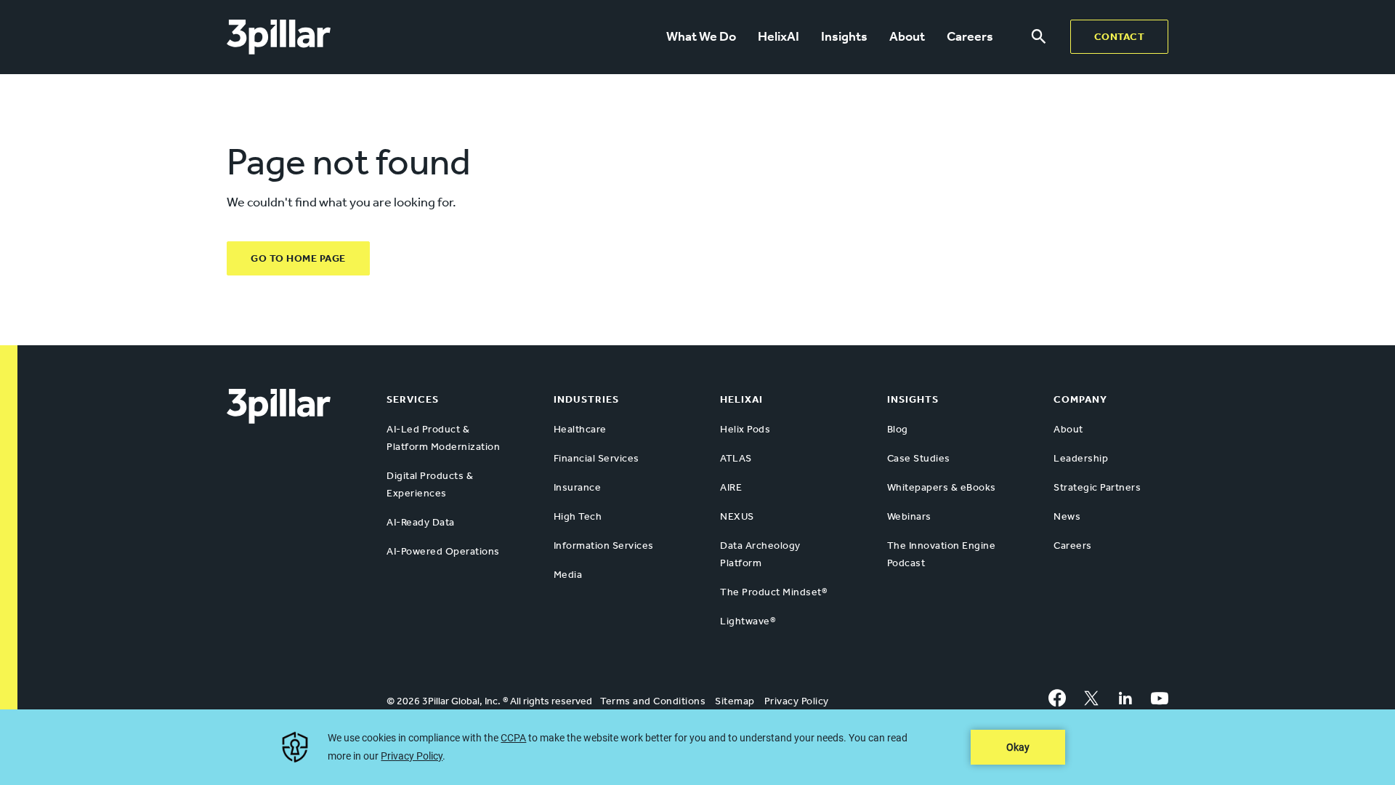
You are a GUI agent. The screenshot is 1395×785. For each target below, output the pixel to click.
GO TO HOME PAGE (298, 258)
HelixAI (778, 36)
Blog (897, 429)
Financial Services (596, 458)
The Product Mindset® (773, 592)
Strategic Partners (1097, 487)
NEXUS (737, 516)
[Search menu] (1038, 37)
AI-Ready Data (421, 522)
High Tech (578, 516)
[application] (697, 747)
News (1067, 516)
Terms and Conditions (652, 701)
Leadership (1081, 458)
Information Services (604, 545)
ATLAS (736, 458)
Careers (970, 36)
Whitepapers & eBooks (941, 487)
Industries (586, 399)
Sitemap (735, 701)
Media (568, 574)
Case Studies (918, 458)
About (907, 36)
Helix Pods (745, 429)
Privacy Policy (796, 701)
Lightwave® (747, 621)
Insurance (578, 487)
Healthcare (580, 429)
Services (413, 399)
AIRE (731, 487)
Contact (1119, 37)
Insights (844, 36)
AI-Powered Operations (443, 551)
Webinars (909, 516)
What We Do (701, 36)
